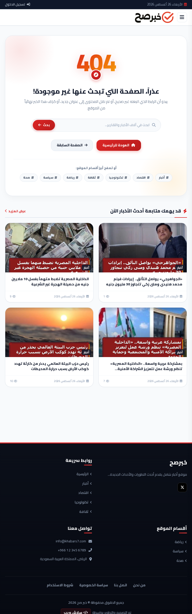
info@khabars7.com (71, 541)
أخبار (85, 484)
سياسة (178, 551)
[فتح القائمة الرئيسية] (182, 17)
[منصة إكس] (182, 487)
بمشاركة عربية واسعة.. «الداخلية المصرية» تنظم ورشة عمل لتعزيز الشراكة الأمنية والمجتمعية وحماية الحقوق (146, 368)
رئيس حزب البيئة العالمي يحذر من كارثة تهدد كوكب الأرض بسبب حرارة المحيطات (51, 366)
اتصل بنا (120, 585)
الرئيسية (82, 474)
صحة (180, 561)
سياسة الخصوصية (93, 585)
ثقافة (83, 512)
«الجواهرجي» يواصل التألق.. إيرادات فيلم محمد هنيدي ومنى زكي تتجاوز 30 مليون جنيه (144, 281)
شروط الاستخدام (60, 585)
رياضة (179, 542)
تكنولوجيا (81, 502)
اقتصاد (83, 493)
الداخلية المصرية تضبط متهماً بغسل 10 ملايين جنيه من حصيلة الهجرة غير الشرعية (50, 281)
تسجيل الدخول (15, 4)
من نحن (139, 585)
